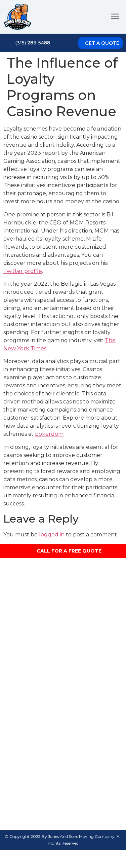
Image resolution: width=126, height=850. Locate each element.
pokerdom (49, 434)
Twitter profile (22, 271)
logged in (52, 534)
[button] (115, 16)
